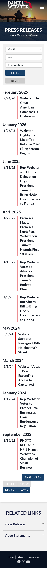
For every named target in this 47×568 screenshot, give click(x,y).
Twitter (23, 561)
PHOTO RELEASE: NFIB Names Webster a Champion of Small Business (29, 453)
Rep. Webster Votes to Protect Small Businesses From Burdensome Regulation (30, 412)
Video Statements (17, 535)
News (19, 35)
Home (11, 35)
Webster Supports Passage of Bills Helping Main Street (29, 343)
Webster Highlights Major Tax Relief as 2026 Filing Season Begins (30, 142)
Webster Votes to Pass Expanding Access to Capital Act (29, 375)
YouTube (28, 561)
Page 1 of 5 (32, 477)
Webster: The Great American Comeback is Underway (30, 107)
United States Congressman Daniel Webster (20, 6)
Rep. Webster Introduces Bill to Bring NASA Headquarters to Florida (30, 308)
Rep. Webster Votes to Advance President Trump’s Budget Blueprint (30, 275)
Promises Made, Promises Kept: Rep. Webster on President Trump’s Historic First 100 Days (29, 236)
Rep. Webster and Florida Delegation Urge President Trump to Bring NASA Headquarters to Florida (30, 185)
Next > (9, 490)
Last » (24, 490)
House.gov (33, 557)
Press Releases (31, 35)
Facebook (19, 561)
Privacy (21, 557)
